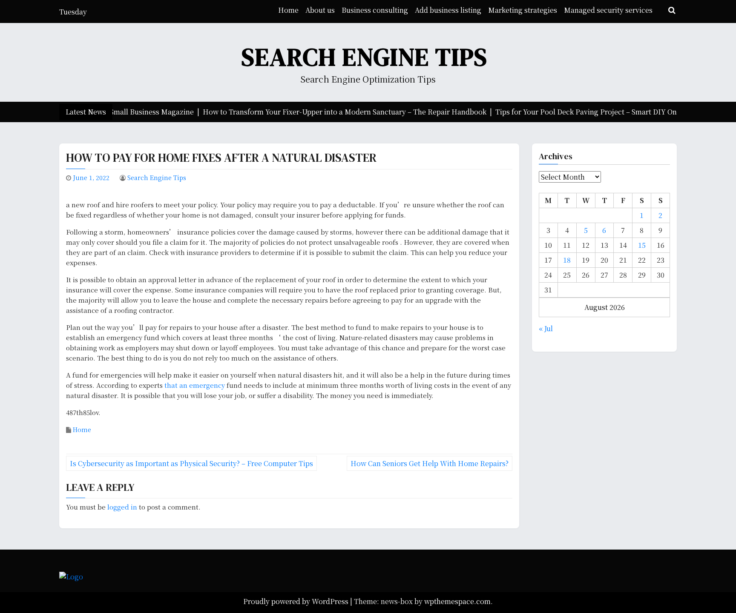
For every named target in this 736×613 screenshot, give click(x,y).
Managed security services (608, 10)
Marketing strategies (522, 10)
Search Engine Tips (365, 57)
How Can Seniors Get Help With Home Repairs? (430, 463)
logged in (122, 506)
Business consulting (375, 10)
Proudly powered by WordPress (296, 601)
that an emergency (194, 385)
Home (288, 10)
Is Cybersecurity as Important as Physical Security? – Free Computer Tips (191, 463)
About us (320, 10)
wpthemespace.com (457, 601)
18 (567, 260)
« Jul (546, 328)
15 (642, 245)
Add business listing (448, 10)
